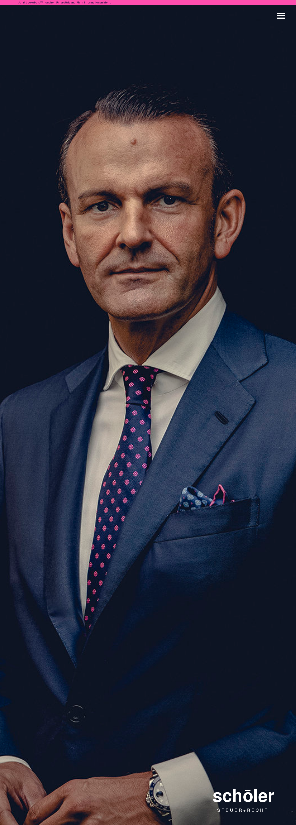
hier (106, 3)
